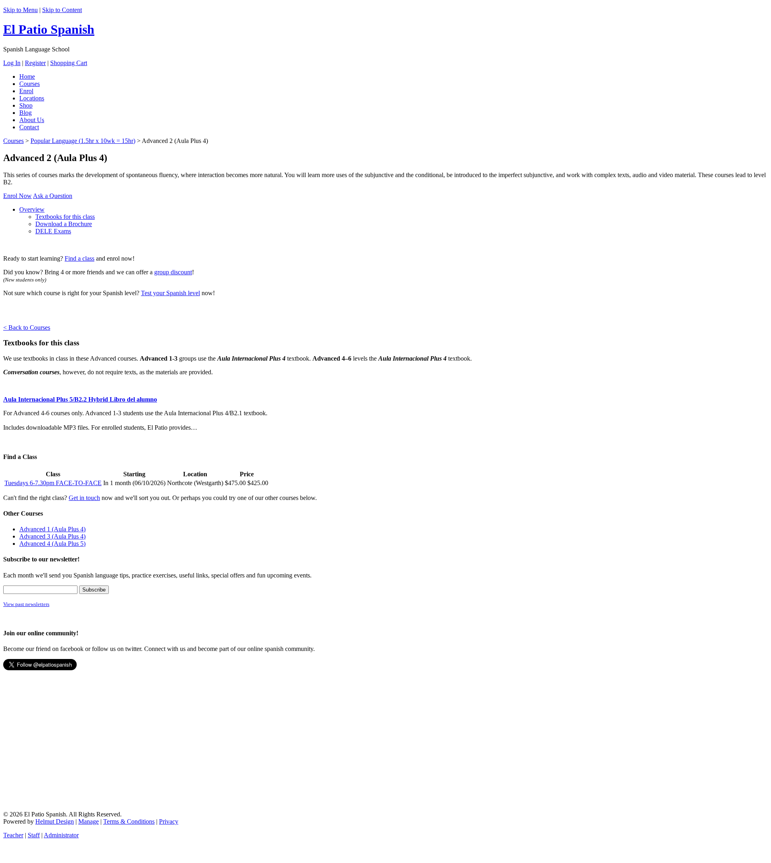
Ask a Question (52, 195)
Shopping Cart (68, 62)
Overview (32, 209)
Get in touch (84, 497)
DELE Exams (53, 231)
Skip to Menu (20, 9)
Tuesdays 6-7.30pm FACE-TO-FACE (53, 482)
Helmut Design (54, 821)
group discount (173, 272)
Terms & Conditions (129, 821)
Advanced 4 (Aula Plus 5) (52, 543)
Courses (13, 140)
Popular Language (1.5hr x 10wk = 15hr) (83, 140)
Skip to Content (62, 9)
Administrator (61, 835)
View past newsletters (26, 604)
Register (35, 62)
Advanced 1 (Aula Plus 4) (52, 529)
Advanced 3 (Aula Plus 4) (52, 536)
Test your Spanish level (170, 293)
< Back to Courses (26, 327)
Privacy (168, 821)
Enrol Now (17, 195)
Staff (34, 835)
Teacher (13, 835)
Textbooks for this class (65, 216)
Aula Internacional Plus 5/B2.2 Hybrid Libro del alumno (80, 399)
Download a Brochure (63, 223)
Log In (11, 62)
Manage (88, 821)
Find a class (79, 258)
